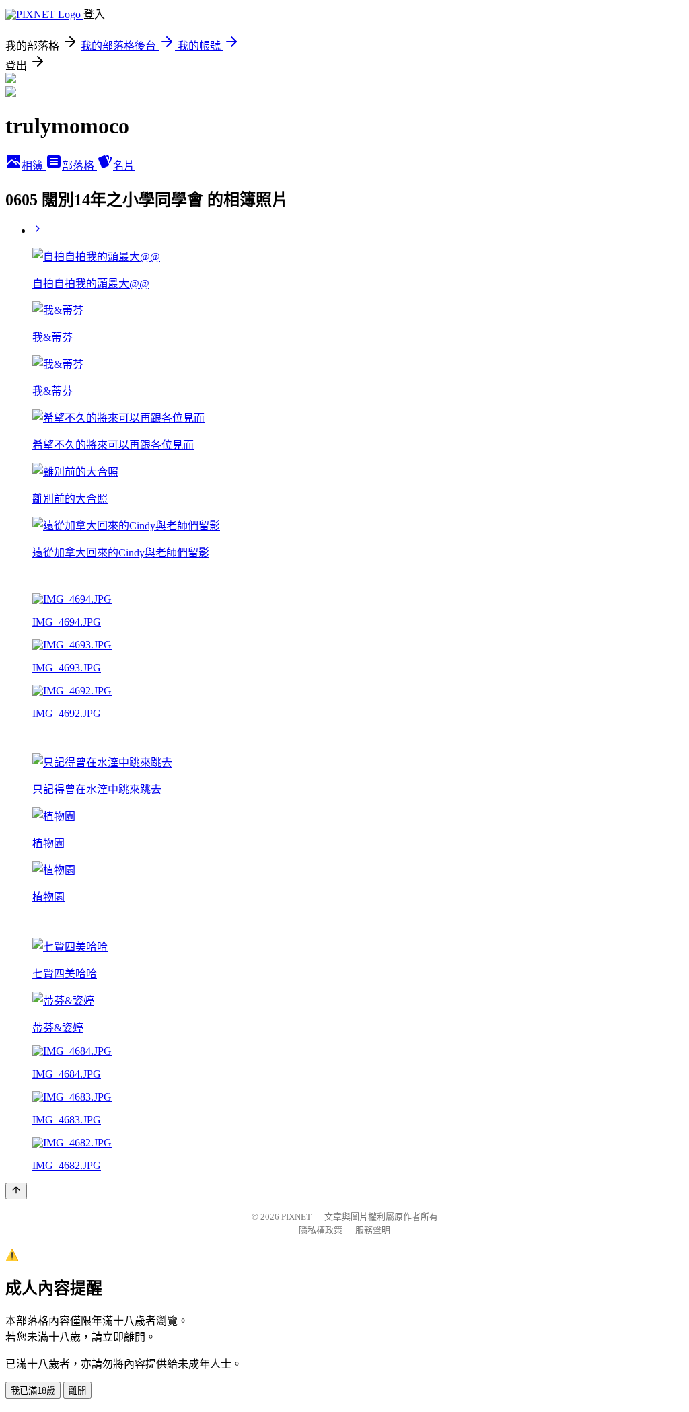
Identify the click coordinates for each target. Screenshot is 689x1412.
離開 (77, 1391)
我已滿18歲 (33, 1391)
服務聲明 (372, 1230)
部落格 (79, 166)
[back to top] (16, 1191)
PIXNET (296, 1217)
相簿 (34, 166)
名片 (124, 166)
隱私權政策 (320, 1230)
